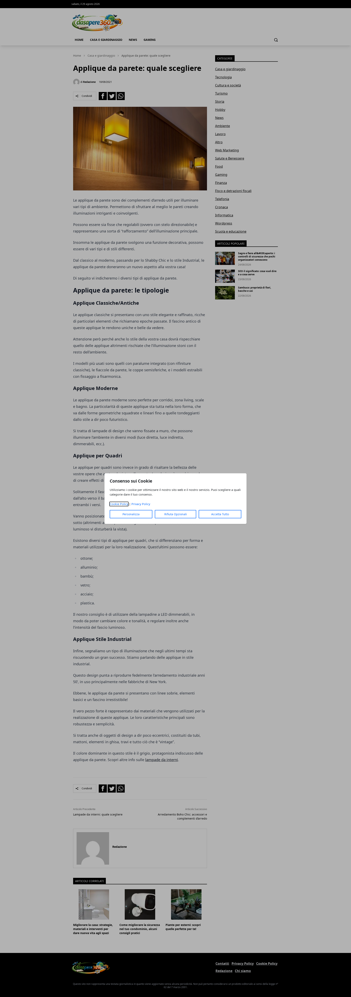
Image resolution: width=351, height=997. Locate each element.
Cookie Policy (119, 504)
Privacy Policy (140, 504)
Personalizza (131, 514)
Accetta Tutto (220, 514)
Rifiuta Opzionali (175, 514)
